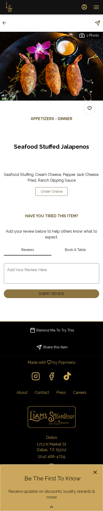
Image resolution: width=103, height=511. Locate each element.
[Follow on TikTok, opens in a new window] (67, 377)
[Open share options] (97, 23)
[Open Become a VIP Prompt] (51, 507)
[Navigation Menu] (96, 7)
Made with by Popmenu (39, 362)
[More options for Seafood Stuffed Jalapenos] (89, 108)
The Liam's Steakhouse (51, 417)
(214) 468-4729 (51, 456)
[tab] (28, 250)
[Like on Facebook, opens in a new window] (51, 377)
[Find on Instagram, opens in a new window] (35, 377)
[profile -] (84, 7)
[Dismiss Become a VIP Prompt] (95, 472)
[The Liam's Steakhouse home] (25, 7)
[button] (5, 22)
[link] (51, 191)
